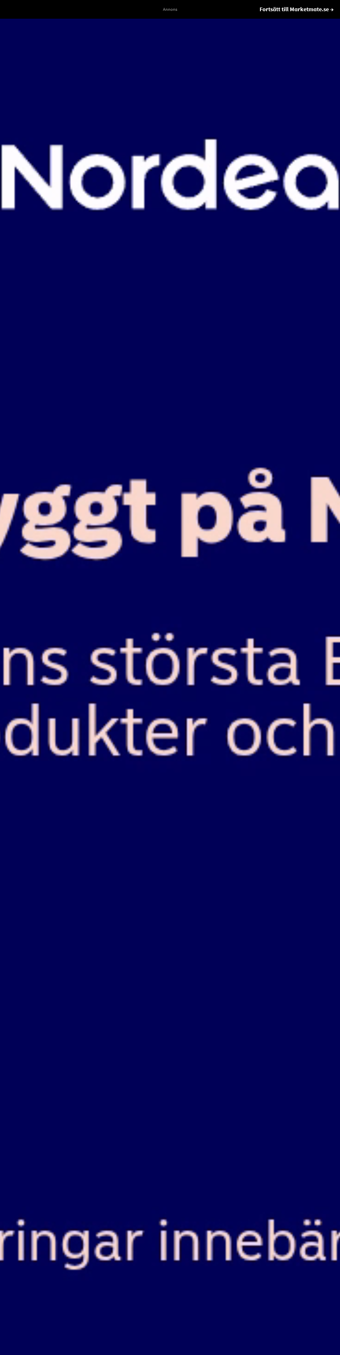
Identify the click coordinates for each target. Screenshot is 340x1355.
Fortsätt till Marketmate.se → (297, 9)
